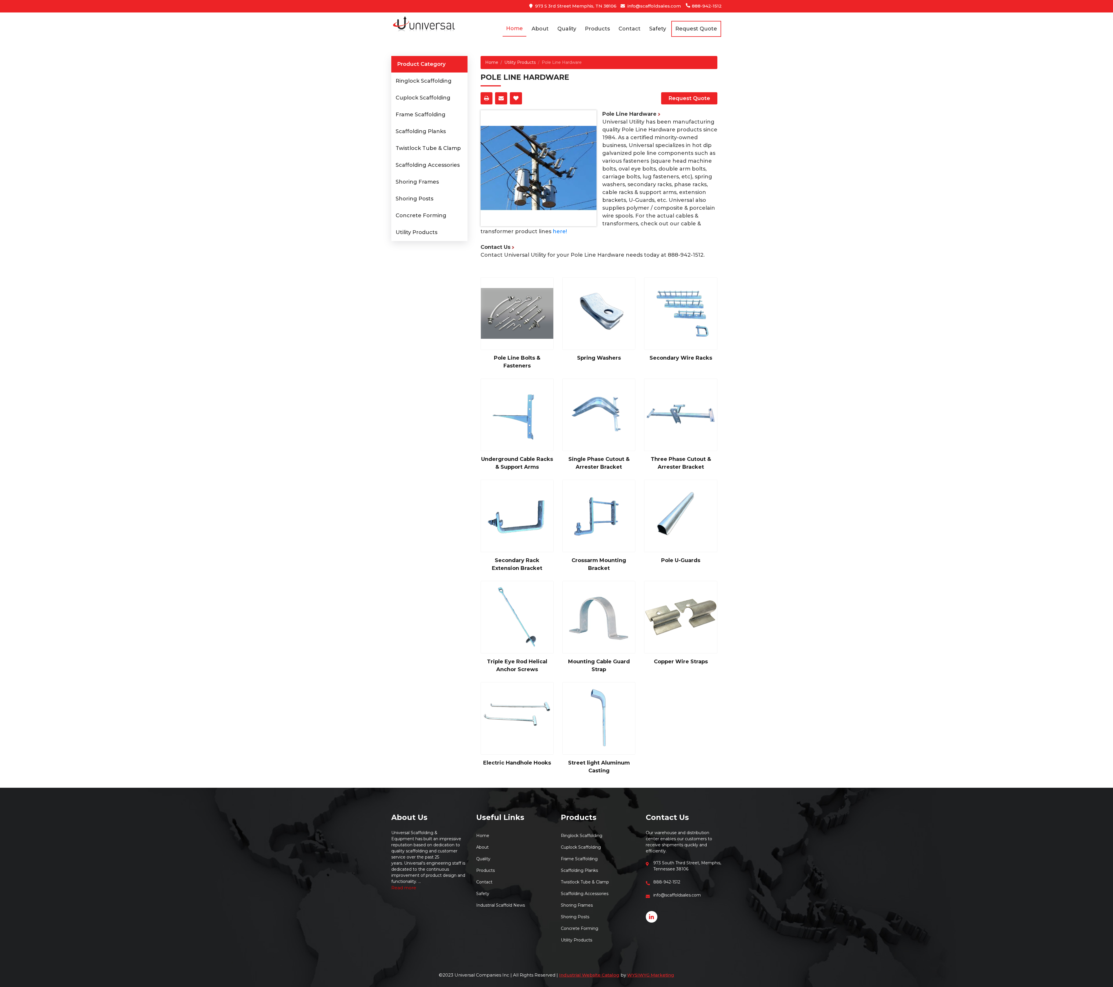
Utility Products (416, 232)
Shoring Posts (414, 198)
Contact (630, 29)
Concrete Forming (421, 215)
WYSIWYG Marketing (650, 975)
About (540, 29)
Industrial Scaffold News (500, 905)
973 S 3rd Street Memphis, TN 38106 (575, 6)
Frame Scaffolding (420, 114)
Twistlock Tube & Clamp (428, 148)
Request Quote (689, 98)
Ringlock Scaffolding (424, 81)
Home (514, 28)
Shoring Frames (417, 182)
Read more (403, 887)
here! (560, 231)
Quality (566, 29)
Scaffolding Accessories (428, 165)
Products (597, 29)
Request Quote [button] (696, 29)
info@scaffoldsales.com (653, 6)
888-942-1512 (706, 6)
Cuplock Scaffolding (423, 98)
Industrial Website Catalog (589, 975)
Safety (657, 29)
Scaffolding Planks (421, 131)
